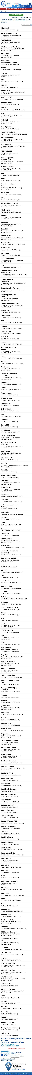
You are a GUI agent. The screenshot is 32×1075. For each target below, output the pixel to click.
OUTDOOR (22, 17)
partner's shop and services (17, 1057)
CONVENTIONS (17, 8)
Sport (17, 17)
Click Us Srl (7, 1073)
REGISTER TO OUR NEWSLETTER (16, 1048)
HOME (13, 17)
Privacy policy (14, 1073)
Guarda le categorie (16, 14)
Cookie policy (22, 1073)
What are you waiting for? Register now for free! (8, 1059)
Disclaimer (28, 1073)
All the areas (25, 24)
